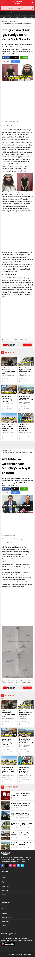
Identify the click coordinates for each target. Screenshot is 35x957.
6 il (4, 339)
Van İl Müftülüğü (19, 682)
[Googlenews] (18, 865)
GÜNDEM (11, 21)
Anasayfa (4, 21)
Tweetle (16, 57)
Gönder (25, 57)
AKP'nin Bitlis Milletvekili (18, 680)
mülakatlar (4, 682)
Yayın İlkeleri (5, 882)
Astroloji (4, 926)
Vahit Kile (10, 682)
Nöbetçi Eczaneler (7, 917)
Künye (3, 877)
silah (26, 339)
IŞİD (13, 339)
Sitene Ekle (5, 890)
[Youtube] (14, 865)
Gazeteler (4, 913)
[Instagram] (10, 865)
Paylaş (7, 57)
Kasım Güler (18, 339)
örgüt (22, 339)
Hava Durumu (6, 921)
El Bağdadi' (8, 339)
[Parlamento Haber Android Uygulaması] (8, 946)
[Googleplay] (22, 865)
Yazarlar (4, 909)
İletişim (4, 894)
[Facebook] (2, 865)
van (14, 682)
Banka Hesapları (6, 886)
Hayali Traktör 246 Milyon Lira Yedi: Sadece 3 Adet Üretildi (21, 13)
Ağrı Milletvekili (7, 680)
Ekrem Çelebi (28, 680)
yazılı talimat (27, 682)
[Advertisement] (17, 100)
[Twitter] (6, 865)
